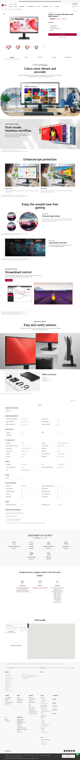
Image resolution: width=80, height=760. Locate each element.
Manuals (42, 702)
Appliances (31, 695)
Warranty (42, 713)
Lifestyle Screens (8, 699)
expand (76, 22)
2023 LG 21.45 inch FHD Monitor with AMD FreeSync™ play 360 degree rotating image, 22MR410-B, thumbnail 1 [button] (4, 14)
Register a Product (44, 705)
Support (54, 57)
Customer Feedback (44, 726)
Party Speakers (19, 700)
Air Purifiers (19, 724)
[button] (24, 30)
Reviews (40, 57)
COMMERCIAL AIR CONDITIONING (22, 730)
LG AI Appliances (32, 710)
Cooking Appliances (32, 699)
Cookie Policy (32, 755)
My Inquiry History (44, 732)
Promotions (55, 709)
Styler (30, 703)
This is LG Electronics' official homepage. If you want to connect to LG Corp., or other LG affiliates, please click (22, 758)
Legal (36, 755)
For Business (75, 3)
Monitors (6, 719)
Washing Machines (32, 702)
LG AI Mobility (43, 744)
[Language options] (73, 6)
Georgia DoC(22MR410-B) (12, 516)
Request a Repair (44, 708)
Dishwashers (31, 700)
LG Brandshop (55, 695)
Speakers (18, 697)
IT (5, 717)
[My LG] (75, 6)
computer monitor (11, 667)
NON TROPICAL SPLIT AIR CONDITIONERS (21, 722)
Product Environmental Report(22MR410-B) (15, 513)
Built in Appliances (32, 708)
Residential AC (20, 717)
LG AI (42, 737)
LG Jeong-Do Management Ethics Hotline (69, 756)
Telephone (42, 720)
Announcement (43, 715)
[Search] (77, 6)
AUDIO (18, 695)
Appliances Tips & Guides (33, 711)
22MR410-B (37, 537)
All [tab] (21, 631)
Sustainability (55, 706)
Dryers (30, 705)
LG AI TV (42, 741)
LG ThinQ (54, 699)
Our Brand (54, 705)
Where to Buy (62, 34)
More (73, 667)
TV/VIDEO (7, 695)
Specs (26, 57)
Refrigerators (31, 697)
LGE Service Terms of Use (19, 755)
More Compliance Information (14, 519)
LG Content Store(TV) (9, 702)
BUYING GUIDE (7, 703)
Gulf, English (9, 750)
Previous (3, 47)
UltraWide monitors (43, 667)
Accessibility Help (42, 755)
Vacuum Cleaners (32, 707)
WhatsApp (43, 721)
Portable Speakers (20, 699)
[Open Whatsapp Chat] (77, 754)
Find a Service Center (44, 709)
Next (44, 47)
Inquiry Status (43, 723)
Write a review (64, 18)
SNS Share (76, 11)
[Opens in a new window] (65, 751)
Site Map (12, 755)
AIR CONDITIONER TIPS (21, 727)
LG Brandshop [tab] (10, 631)
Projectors (7, 700)
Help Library (43, 699)
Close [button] (39, 405)
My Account (43, 728)
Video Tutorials (43, 700)
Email (42, 671)
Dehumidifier (19, 726)
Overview (12, 57)
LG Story (54, 713)
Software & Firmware (44, 703)
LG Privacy (47, 755)
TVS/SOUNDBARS (8, 697)
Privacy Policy (26, 755)
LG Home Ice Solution (32, 713)
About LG (54, 703)
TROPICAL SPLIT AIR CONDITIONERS (20, 720)
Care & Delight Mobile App (45, 724)
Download (9, 280)
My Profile (43, 729)
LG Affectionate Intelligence (45, 739)
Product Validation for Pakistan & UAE (46, 712)
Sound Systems (19, 702)
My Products (43, 731)
